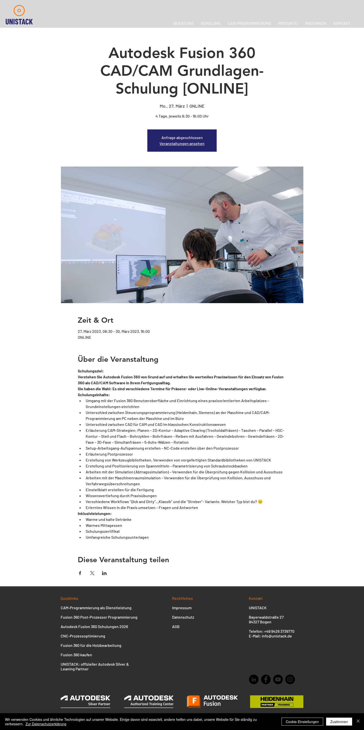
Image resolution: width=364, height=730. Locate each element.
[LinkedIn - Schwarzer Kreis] (254, 679)
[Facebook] (266, 679)
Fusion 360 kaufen (76, 654)
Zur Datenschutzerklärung (46, 723)
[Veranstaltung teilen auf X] (92, 573)
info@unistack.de (277, 635)
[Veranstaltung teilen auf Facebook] (80, 573)
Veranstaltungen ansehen (182, 143)
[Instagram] (290, 679)
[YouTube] (278, 679)
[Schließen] (358, 721)
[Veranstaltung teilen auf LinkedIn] (104, 573)
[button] (315, 23)
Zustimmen (339, 721)
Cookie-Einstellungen (302, 721)
